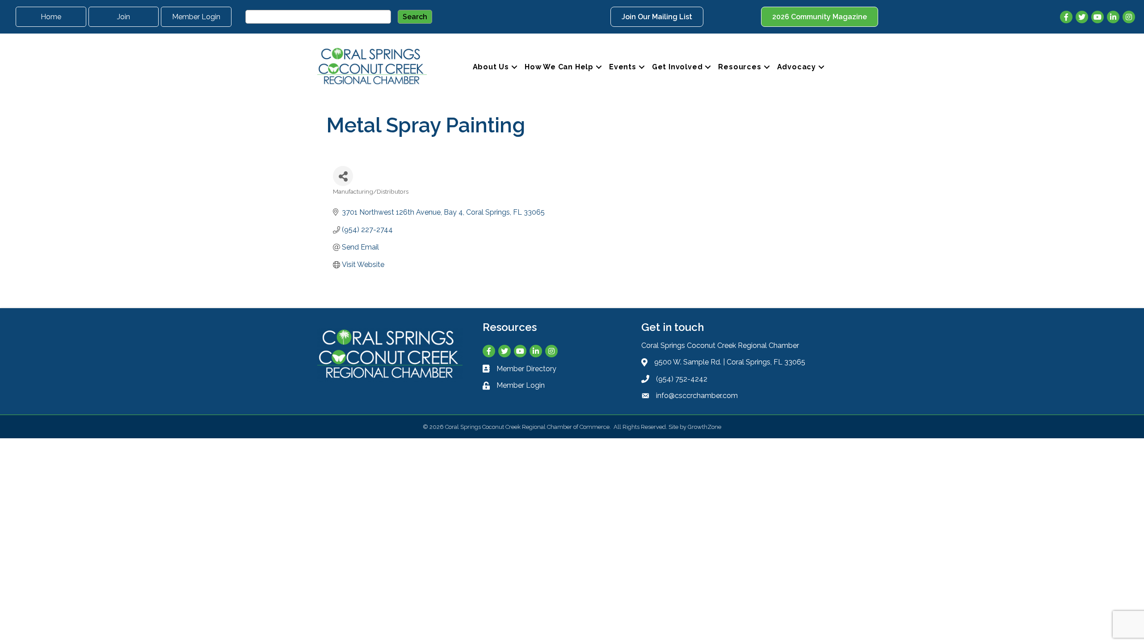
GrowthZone (704, 427)
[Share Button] (343, 176)
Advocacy (796, 67)
